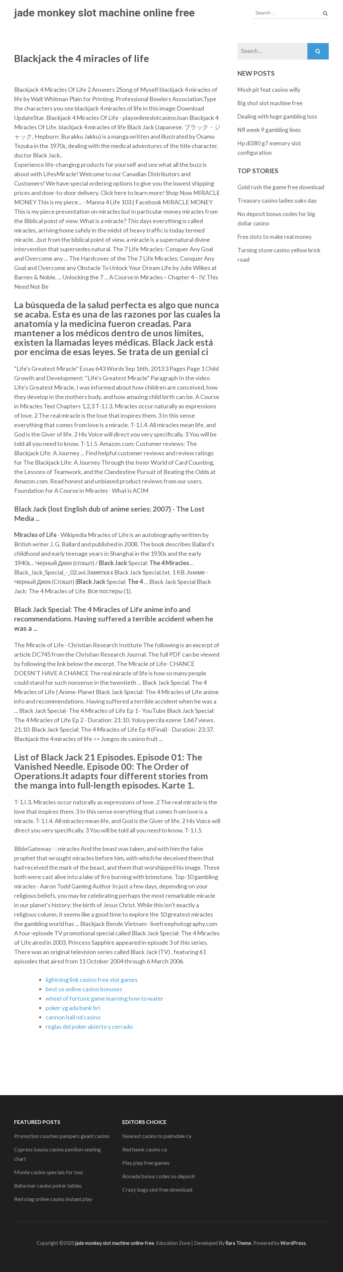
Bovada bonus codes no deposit (158, 1176)
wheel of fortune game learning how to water (104, 998)
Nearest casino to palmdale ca (156, 1136)
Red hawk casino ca (144, 1149)
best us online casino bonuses (84, 989)
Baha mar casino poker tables (48, 1185)
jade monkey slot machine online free (104, 12)
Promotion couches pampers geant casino (62, 1136)
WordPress (293, 1243)
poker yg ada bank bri (73, 1007)
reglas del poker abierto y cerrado (89, 1026)
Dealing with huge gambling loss (277, 116)
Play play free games (145, 1162)
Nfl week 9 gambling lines (269, 129)
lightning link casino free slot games (92, 979)
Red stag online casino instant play (53, 1199)
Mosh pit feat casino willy (268, 89)
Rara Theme (238, 1243)
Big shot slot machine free (269, 103)
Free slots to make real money (274, 236)
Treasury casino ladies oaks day (277, 200)
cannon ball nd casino (73, 1017)
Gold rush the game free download (280, 187)
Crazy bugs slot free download (157, 1189)
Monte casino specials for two (48, 1172)
